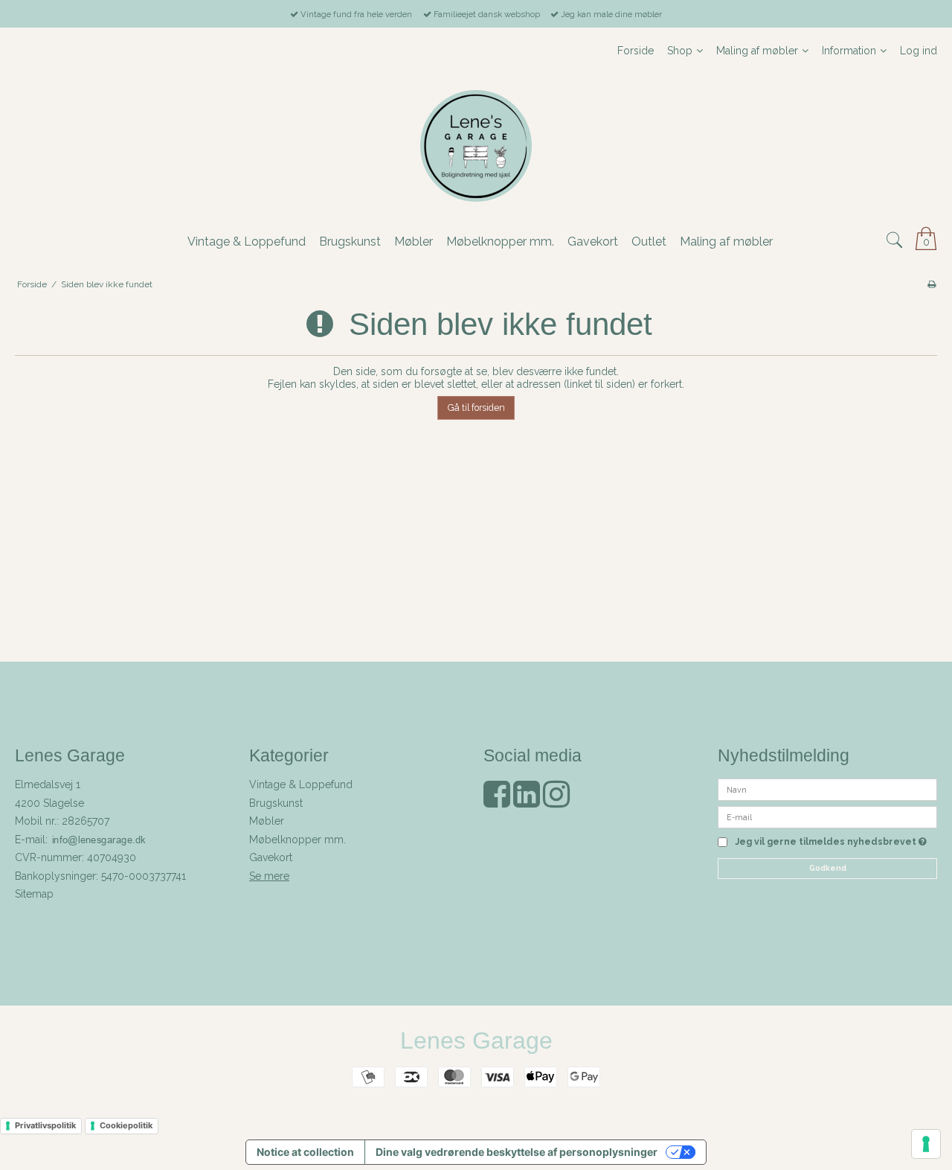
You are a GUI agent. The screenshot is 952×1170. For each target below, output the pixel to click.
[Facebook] (496, 802)
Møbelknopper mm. (297, 839)
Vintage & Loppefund (301, 784)
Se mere (269, 876)
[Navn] (827, 789)
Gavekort (270, 857)
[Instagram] (556, 802)
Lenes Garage (476, 1040)
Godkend (827, 867)
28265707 (85, 821)
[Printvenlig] (931, 284)
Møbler (266, 821)
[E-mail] (827, 816)
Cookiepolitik (126, 1125)
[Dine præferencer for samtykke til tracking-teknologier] (926, 1144)
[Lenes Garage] (476, 146)
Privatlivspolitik (45, 1125)
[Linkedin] (526, 802)
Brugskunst (276, 803)
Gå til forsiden (476, 407)
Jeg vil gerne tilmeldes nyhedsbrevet (831, 842)
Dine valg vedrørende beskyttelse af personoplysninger (516, 1151)
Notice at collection (305, 1151)
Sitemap (34, 894)
